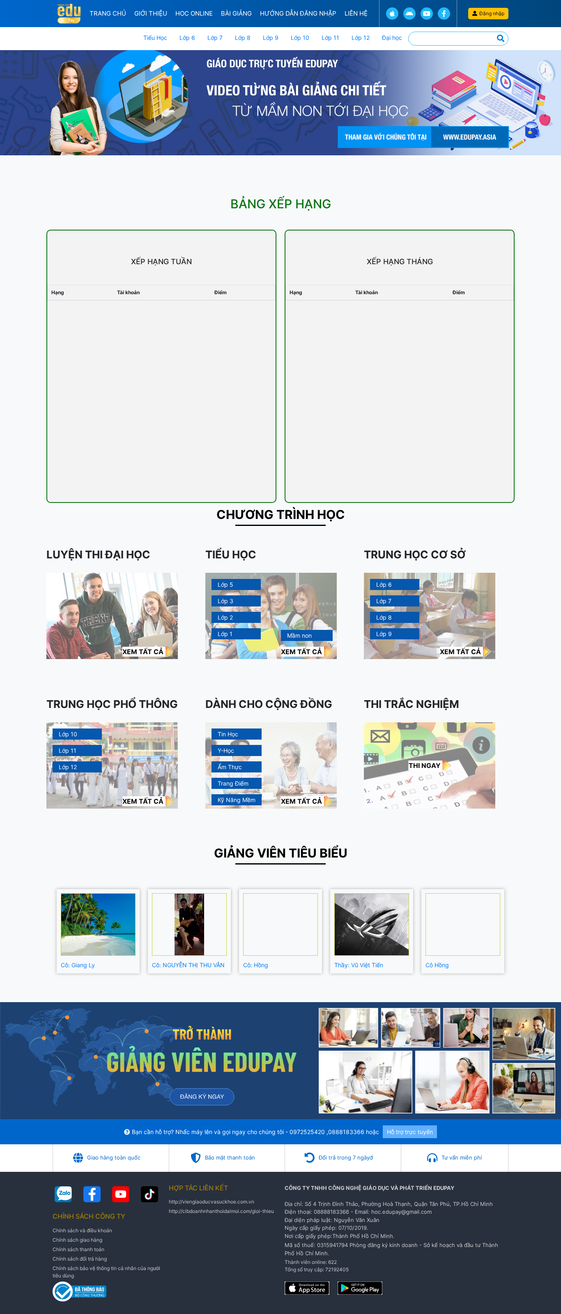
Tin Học (228, 734)
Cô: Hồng (255, 964)
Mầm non (299, 635)
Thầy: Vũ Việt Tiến (358, 964)
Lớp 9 (270, 37)
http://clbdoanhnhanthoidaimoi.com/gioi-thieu (221, 1211)
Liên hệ (356, 13)
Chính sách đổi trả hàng (80, 1259)
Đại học (392, 37)
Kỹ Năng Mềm (236, 799)
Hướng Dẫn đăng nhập (298, 13)
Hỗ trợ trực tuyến (410, 1131)
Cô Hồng (437, 964)
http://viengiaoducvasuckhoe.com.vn (211, 1202)
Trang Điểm (233, 783)
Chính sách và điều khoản (82, 1230)
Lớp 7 (215, 37)
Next (514, 931)
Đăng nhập (491, 13)
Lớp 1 (225, 633)
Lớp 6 (187, 37)
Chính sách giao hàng (77, 1240)
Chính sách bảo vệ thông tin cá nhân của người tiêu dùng (106, 1272)
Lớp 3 (225, 600)
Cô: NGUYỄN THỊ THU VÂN (188, 964)
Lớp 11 (330, 37)
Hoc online (194, 13)
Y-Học (226, 750)
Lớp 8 (243, 37)
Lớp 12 (361, 37)
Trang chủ (108, 13)
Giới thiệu (150, 13)
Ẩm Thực (230, 766)
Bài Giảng (236, 13)
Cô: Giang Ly (78, 964)
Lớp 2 (225, 617)
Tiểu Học (155, 37)
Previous (46, 931)
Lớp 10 (300, 37)
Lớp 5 (225, 584)
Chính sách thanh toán (78, 1249)
